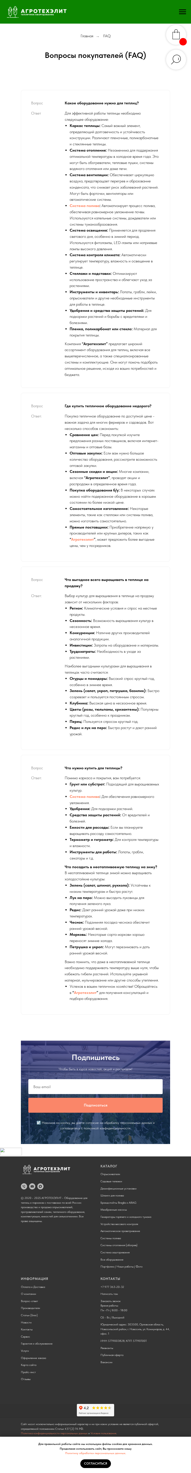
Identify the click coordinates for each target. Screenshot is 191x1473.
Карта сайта (28, 1365)
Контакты (27, 1329)
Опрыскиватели (110, 1174)
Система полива (84, 205)
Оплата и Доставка (33, 1287)
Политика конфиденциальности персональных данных (54, 1433)
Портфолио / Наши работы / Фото (121, 1266)
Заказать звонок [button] (110, 1301)
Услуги (25, 1350)
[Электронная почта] (32, 1186)
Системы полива (110, 1238)
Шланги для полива (112, 1195)
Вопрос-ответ (29, 1301)
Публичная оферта (111, 1355)
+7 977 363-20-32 (112, 1287)
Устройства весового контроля (119, 1224)
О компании (28, 1294)
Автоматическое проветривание (120, 1231)
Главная (87, 36)
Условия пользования (103, 1433)
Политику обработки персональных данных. (95, 1453)
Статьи (25, 1315)
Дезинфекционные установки (118, 1188)
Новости (26, 1322)
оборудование (114, 1259)
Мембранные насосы (113, 1209)
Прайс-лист (28, 1372)
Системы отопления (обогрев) (119, 1245)
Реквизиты (106, 1348)
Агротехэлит (82, 539)
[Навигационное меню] (182, 11)
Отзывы (26, 1379)
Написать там (109, 1294)
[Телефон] (24, 1186)
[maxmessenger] (40, 1186)
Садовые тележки (111, 1181)
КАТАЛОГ (108, 1166)
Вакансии (106, 1362)
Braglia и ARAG (127, 1202)
